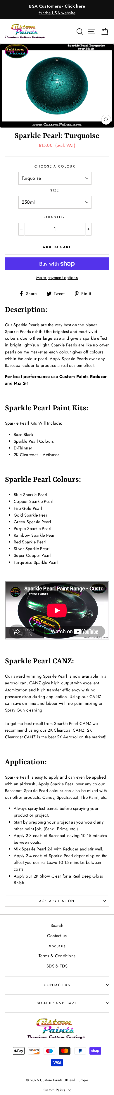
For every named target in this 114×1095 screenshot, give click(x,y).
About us (57, 946)
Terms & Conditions (57, 956)
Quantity (54, 217)
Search (57, 925)
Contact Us (57, 985)
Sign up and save (57, 1003)
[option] (57, 9)
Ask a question (57, 901)
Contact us (57, 936)
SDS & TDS (57, 966)
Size (54, 190)
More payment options (57, 277)
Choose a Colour (54, 166)
